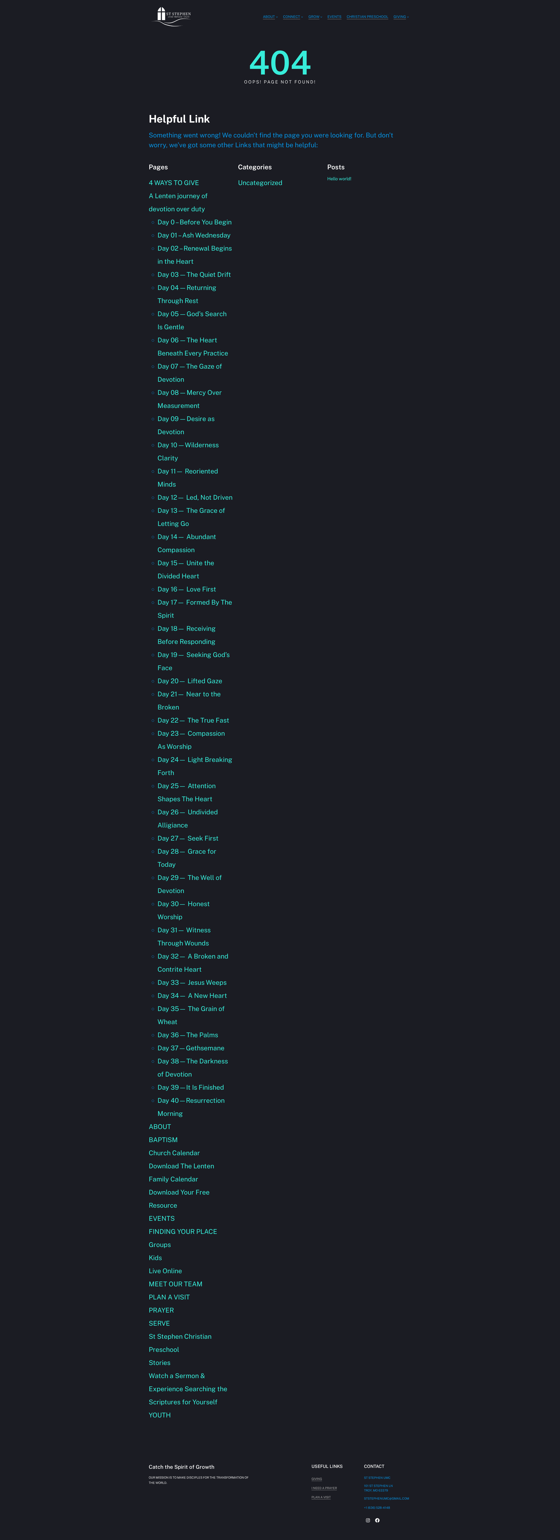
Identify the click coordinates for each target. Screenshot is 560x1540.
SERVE (159, 1323)
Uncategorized (260, 183)
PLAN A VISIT (169, 1297)
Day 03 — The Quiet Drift (194, 274)
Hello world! (339, 178)
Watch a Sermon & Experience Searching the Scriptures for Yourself (188, 1389)
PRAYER (161, 1310)
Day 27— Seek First (188, 838)
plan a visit (321, 1497)
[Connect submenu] (302, 17)
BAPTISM (163, 1140)
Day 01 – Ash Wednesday (194, 235)
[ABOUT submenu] (277, 17)
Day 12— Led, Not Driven (195, 497)
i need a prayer (324, 1488)
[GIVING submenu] (408, 17)
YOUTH (160, 1415)
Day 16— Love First (187, 589)
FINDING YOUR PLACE (183, 1231)
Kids (155, 1258)
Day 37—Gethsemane (191, 1048)
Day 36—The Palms (188, 1035)
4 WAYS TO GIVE (174, 183)
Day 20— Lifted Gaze (190, 681)
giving (317, 1479)
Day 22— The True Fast (193, 720)
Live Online (165, 1271)
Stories (159, 1363)
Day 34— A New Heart (192, 995)
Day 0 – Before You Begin (195, 222)
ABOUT (160, 1127)
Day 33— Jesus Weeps (192, 982)
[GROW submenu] (321, 17)
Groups (160, 1245)
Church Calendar (174, 1153)
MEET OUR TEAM (176, 1284)
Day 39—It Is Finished (191, 1087)
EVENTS (162, 1218)
